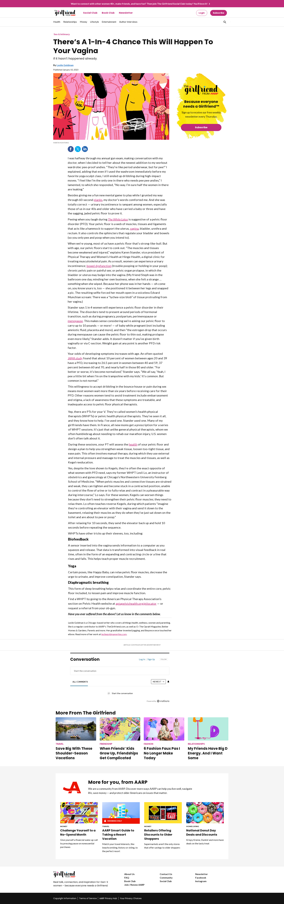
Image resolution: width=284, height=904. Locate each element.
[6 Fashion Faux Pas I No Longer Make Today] (164, 729)
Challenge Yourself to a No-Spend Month (78, 832)
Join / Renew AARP (134, 884)
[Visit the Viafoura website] (163, 701)
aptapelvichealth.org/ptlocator (136, 603)
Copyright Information (64, 898)
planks (98, 199)
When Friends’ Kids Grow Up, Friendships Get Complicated (119, 753)
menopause (75, 321)
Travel (105, 826)
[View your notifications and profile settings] (168, 681)
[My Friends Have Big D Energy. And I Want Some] (208, 729)
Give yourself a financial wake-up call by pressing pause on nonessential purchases (79, 843)
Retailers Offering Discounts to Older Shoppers (158, 834)
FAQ (126, 877)
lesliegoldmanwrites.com (114, 634)
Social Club (90, 13)
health (133, 444)
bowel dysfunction (99, 266)
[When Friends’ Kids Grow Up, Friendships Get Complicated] (120, 729)
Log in (142, 659)
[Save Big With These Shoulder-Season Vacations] (76, 729)
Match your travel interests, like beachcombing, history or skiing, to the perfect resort (120, 847)
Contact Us (166, 874)
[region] (119, 681)
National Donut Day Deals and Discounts (201, 832)
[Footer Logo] (82, 874)
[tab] (80, 682)
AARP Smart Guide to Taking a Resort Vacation (118, 834)
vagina (134, 228)
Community (166, 877)
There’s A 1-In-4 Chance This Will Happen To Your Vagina (133, 46)
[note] (111, 143)
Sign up (151, 659)
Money (63, 826)
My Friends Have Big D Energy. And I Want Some (207, 753)
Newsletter (126, 13)
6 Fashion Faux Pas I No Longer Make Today (162, 753)
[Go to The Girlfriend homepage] (61, 13)
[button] (224, 21)
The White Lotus (118, 219)
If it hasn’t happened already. (75, 58)
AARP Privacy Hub (108, 898)
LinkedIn (85, 149)
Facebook (71, 149)
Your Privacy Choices (131, 898)
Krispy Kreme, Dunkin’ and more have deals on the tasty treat (205, 841)
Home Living (192, 826)
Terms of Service (88, 898)
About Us (129, 874)
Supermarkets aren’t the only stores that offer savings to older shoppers (162, 846)
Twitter (78, 149)
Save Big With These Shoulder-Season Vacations (74, 753)
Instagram (200, 881)
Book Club (108, 13)
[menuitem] (56, 23)
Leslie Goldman (65, 65)
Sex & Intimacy (62, 34)
